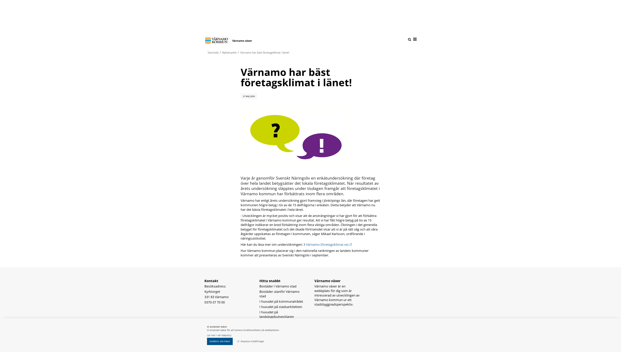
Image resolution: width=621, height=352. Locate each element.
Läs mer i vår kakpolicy (219, 335)
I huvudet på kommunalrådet (281, 301)
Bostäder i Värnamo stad (277, 286)
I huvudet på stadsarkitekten (280, 307)
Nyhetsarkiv (229, 52)
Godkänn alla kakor (219, 341)
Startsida (213, 52)
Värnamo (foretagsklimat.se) (329, 244)
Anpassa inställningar (252, 341)
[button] (415, 39)
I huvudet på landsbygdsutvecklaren (276, 314)
